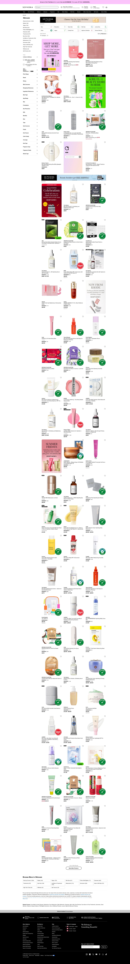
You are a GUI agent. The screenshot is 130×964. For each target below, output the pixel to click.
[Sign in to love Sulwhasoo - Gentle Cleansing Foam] (83, 686)
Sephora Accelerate (26, 944)
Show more (25, 898)
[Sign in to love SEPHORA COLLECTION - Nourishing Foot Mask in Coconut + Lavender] (83, 346)
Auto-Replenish (40, 939)
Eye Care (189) (26, 36)
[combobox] (47, 7)
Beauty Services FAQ (56, 939)
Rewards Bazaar (40, 942)
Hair (58, 12)
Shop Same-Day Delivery (42, 948)
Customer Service (55, 926)
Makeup (38, 12)
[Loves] (103, 7)
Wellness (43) (26, 49)
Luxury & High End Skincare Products (70, 906)
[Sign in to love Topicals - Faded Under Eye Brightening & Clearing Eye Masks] (61, 281)
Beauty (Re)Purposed (27, 946)
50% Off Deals (31, 12)
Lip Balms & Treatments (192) (29, 38)
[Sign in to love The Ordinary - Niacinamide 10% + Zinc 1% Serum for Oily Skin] (83, 75)
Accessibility (54, 946)
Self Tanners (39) (27, 51)
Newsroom (25, 928)
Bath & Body (65, 12)
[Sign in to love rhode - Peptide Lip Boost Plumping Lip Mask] (83, 836)
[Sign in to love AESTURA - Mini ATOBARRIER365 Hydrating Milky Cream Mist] (105, 596)
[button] (30, 71)
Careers (24, 929)
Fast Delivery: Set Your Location (32, 65)
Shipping (53, 931)
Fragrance (52, 12)
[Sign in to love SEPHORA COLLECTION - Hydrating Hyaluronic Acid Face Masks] (61, 626)
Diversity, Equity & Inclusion (28, 942)
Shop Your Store (40, 946)
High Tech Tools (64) (27, 46)
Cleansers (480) (26, 31)
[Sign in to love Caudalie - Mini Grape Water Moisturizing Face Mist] (105, 535)
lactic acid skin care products (36, 897)
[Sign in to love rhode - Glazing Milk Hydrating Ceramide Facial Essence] (61, 111)
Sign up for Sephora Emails (87, 944)
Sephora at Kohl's (55, 940)
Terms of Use (31, 955)
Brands (78, 12)
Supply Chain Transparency (28, 933)
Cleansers (67, 904)
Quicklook (73, 58)
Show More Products (73, 868)
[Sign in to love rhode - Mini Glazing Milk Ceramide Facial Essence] (61, 686)
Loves (38, 944)
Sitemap (42, 955)
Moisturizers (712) (27, 40)
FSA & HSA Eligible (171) (28, 29)
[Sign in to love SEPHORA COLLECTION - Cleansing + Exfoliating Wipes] (105, 111)
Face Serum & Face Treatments (88, 904)
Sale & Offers (104, 12)
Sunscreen (98, 904)
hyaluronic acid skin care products (57, 894)
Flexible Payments (55, 944)
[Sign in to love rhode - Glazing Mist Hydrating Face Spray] (83, 626)
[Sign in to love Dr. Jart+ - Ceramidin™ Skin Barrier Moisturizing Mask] (105, 626)
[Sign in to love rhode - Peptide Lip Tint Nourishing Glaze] (61, 316)
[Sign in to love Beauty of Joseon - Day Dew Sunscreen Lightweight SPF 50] (105, 716)
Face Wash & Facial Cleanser (37, 904)
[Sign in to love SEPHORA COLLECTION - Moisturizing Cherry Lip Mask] (61, 346)
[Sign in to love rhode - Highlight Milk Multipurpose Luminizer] (61, 476)
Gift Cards (96, 12)
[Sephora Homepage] (28, 7)
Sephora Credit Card (41, 928)
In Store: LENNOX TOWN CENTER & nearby (31, 61)
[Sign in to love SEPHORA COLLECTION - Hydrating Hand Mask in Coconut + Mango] (83, 776)
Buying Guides (54, 937)
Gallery (38, 929)
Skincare (45, 12)
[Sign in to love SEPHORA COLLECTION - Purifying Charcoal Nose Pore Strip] (105, 184)
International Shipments (56, 935)
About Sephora (25, 926)
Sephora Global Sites (27, 940)
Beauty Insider (40, 926)
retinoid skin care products (82, 897)
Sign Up (104, 947)
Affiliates (24, 935)
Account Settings (40, 935)
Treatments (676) (27, 34)
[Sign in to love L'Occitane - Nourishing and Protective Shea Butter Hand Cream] (83, 716)
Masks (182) (25, 23)
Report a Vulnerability (27, 948)
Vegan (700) (25, 25)
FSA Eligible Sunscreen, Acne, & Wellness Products (50, 906)
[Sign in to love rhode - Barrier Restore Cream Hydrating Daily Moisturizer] (105, 506)
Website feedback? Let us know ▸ (65, 911)
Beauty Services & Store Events (43, 937)
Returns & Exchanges (56, 928)
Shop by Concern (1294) (28, 21)
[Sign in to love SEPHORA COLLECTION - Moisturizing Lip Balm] (105, 776)
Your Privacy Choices (48, 955)
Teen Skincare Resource (56, 948)
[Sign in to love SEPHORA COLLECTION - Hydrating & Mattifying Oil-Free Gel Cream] (61, 776)
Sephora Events (26, 937)
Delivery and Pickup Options (57, 929)
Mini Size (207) (26, 27)
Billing (53, 933)
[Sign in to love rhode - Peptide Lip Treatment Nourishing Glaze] (61, 806)
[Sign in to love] (61, 75)
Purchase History (40, 933)
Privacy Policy (25, 955)
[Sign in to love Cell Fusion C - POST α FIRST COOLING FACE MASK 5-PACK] (83, 746)
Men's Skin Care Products (75, 904)
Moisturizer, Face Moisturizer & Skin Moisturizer (54, 904)
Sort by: (102, 33)
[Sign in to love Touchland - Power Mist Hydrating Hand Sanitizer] (83, 39)
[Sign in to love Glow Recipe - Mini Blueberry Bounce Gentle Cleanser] (61, 746)
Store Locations (55, 942)
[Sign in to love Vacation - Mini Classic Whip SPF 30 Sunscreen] (83, 535)
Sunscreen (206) (26, 42)
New (24, 12)
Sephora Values (26, 931)
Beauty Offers (39, 940)
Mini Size (72, 12)
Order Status (39, 931)
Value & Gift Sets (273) (28, 44)
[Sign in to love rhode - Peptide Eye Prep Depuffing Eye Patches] (105, 476)
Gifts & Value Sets (87, 12)
